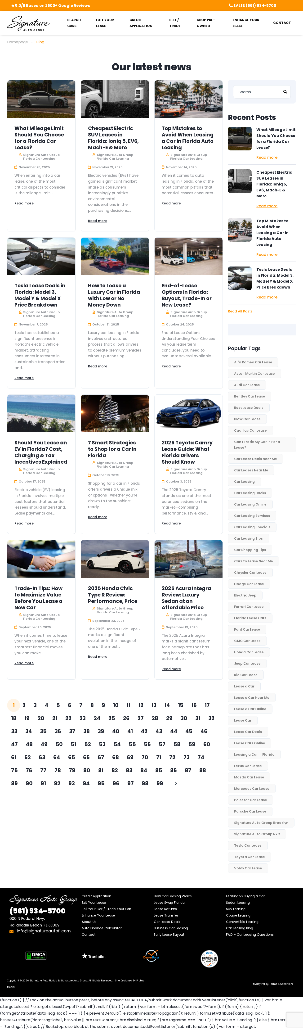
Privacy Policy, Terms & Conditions (273, 984)
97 (130, 783)
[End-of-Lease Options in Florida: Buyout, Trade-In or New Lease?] (189, 256)
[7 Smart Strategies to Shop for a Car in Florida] (115, 413)
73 (186, 757)
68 (115, 757)
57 (162, 744)
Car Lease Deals (167, 921)
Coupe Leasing (238, 915)
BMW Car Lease (247, 419)
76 (29, 770)
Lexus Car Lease (248, 765)
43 (159, 731)
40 (115, 731)
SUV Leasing (235, 909)
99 (159, 783)
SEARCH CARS (74, 23)
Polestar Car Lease (250, 800)
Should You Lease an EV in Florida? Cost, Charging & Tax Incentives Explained (40, 452)
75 (14, 770)
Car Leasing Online (250, 504)
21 (54, 718)
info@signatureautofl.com (43, 931)
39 (101, 731)
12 (140, 705)
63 (42, 757)
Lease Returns (165, 909)
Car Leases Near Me (251, 470)
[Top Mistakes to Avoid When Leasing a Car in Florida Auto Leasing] (189, 99)
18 (13, 718)
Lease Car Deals (248, 731)
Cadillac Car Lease (250, 430)
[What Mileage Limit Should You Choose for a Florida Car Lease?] (41, 99)
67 (101, 757)
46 (204, 731)
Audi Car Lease (247, 385)
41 (130, 731)
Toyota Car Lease (249, 856)
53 (102, 744)
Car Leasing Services (252, 515)
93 (71, 783)
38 (86, 731)
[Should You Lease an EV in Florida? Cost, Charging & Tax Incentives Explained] (41, 413)
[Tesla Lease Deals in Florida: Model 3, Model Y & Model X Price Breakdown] (41, 256)
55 (132, 744)
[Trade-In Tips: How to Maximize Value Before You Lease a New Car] (41, 559)
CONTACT (282, 22)
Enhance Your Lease (98, 915)
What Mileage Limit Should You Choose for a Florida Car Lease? (39, 138)
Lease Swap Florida (169, 902)
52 (87, 744)
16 (194, 705)
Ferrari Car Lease (249, 606)
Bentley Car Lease (249, 396)
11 (128, 705)
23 (83, 718)
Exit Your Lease (94, 902)
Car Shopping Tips (250, 549)
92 (57, 783)
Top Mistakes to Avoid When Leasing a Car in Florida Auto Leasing (188, 138)
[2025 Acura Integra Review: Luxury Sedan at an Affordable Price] (189, 559)
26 (126, 718)
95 (101, 783)
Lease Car (242, 720)
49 (44, 744)
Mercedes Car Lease (251, 788)
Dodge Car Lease (249, 584)
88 (202, 770)
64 (56, 757)
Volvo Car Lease (248, 868)
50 (59, 744)
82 (114, 770)
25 (111, 718)
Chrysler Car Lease (250, 572)
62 (27, 757)
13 (154, 705)
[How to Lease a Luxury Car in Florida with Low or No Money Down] (115, 256)
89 (14, 783)
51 (73, 744)
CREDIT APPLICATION (140, 23)
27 (141, 718)
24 (97, 718)
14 (167, 705)
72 (172, 757)
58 (177, 744)
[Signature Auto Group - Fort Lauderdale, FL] (28, 23)
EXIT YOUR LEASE (105, 23)
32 (211, 718)
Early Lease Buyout (169, 934)
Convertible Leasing (242, 921)
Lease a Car (244, 686)
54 (117, 744)
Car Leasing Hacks (250, 493)
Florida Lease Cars (250, 618)
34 (28, 731)
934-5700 (37, 911)
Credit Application (96, 896)
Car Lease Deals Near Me (255, 458)
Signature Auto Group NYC (257, 834)
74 (201, 757)
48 (29, 744)
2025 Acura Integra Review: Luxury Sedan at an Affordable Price (186, 598)
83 (129, 770)
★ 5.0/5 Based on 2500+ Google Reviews (50, 5)
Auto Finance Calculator (102, 928)
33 (14, 731)
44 (173, 731)
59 (191, 744)
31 (197, 718)
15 (180, 705)
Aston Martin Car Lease (254, 373)
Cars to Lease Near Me (253, 561)
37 (72, 731)
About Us (89, 921)
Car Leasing (244, 481)
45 (188, 731)
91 (43, 783)
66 (86, 757)
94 (86, 783)
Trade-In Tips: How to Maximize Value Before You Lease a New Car (38, 598)
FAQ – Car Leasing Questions (250, 934)
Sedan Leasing (238, 902)
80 (86, 770)
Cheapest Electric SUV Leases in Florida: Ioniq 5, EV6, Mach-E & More (113, 138)
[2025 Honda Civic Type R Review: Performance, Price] (115, 559)
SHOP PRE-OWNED (206, 23)
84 (143, 770)
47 (14, 744)
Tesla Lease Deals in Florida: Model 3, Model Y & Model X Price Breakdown (39, 295)
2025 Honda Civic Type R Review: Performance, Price (112, 594)
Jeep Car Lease (247, 663)
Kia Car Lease (246, 675)
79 (72, 770)
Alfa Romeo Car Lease (253, 362)
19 (27, 718)
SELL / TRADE (175, 23)
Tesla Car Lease (248, 845)
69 (130, 757)
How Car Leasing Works (173, 896)
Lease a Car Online (250, 709)
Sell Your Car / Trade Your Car (106, 909)
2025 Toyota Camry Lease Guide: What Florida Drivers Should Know (187, 452)
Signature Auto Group (73, 980)
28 (155, 718)
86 (173, 770)
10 (116, 705)
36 (58, 731)
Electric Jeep (245, 595)
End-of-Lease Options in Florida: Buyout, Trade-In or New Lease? (187, 295)
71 (158, 757)
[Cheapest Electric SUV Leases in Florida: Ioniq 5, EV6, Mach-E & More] (115, 99)
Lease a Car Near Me (251, 697)
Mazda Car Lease (249, 777)
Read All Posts (240, 311)
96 (116, 783)
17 (207, 705)
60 (206, 744)
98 (145, 783)
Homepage (17, 42)
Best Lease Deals (248, 407)
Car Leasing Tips (248, 538)
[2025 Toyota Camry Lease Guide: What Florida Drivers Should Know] (189, 413)
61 (13, 757)
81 (100, 770)
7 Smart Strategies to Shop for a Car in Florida (112, 449)
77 (43, 770)
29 (169, 718)
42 (144, 731)
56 (147, 744)
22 (68, 718)
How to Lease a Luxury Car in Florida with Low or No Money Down (114, 295)
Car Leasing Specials (252, 527)
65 (71, 757)
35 (43, 731)
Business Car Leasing (171, 928)
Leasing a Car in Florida (254, 754)
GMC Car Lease (247, 640)
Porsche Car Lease (250, 811)
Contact (89, 934)
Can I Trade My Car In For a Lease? (257, 444)
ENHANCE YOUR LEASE (246, 23)
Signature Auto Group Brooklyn (261, 822)
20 (41, 718)
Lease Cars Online (249, 743)
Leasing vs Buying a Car (245, 896)
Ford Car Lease (247, 629)
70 (145, 757)
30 (184, 718)
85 (158, 770)
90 (29, 783)
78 (57, 770)
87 (188, 770)
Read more (24, 203)
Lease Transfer (166, 915)
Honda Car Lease (249, 652)
